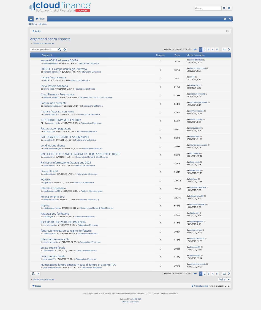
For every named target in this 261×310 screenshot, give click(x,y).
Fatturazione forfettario (55, 213)
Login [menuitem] (231, 19)
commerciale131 (51, 114)
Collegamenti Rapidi (32, 19)
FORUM (45, 179)
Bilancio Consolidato (53, 188)
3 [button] (209, 49)
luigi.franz (48, 182)
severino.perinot (50, 225)
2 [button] (204, 49)
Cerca (34, 24)
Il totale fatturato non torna (57, 111)
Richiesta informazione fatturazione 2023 (66, 162)
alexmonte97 (49, 251)
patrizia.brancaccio (52, 268)
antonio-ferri (49, 157)
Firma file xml (49, 171)
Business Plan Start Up (89, 199)
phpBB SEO (136, 299)
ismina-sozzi (49, 89)
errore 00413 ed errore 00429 (59, 60)
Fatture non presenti (53, 103)
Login (44, 24)
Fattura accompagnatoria (56, 128)
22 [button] (224, 49)
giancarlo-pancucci (52, 72)
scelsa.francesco (51, 242)
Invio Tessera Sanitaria (54, 86)
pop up (45, 205)
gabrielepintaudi (50, 63)
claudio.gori (48, 216)
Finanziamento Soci (53, 196)
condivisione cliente (53, 145)
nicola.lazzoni (49, 131)
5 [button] (217, 49)
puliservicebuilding (51, 97)
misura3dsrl (49, 140)
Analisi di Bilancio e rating (91, 191)
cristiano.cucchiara (52, 208)
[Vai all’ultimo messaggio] (204, 60)
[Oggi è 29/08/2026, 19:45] (227, 31)
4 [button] (213, 49)
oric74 (46, 80)
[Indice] (59, 8)
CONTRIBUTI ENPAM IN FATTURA (61, 120)
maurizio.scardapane (53, 106)
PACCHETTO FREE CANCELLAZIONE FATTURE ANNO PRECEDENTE (80, 154)
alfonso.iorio (49, 165)
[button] (195, 49)
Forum (42, 19)
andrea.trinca (49, 174)
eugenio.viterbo (53, 123)
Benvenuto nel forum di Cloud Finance (96, 97)
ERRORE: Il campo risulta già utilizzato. (64, 69)
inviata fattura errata (53, 77)
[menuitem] (224, 18)
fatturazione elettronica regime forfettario (66, 230)
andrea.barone (50, 234)
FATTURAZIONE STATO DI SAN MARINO (65, 137)
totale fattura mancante (55, 239)
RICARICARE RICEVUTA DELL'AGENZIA (63, 222)
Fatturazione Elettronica (88, 63)
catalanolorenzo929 (52, 191)
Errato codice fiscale (53, 247)
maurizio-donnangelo (52, 148)
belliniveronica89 (51, 199)
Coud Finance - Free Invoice (57, 94)
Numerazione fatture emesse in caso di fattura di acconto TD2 (78, 264)
